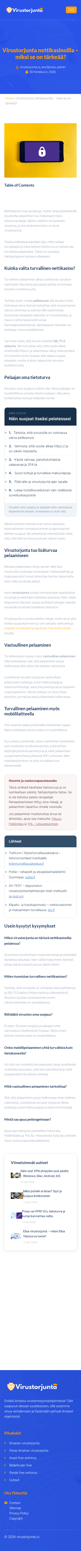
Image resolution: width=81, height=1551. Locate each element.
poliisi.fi (30, 877)
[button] (40, 197)
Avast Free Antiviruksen (55, 628)
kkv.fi (51, 910)
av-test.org (16, 896)
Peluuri (56, 818)
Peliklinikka (16, 824)
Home (9, 98)
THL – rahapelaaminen (43, 824)
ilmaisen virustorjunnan (20, 628)
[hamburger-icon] (71, 10)
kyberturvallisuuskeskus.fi (26, 863)
